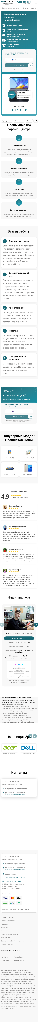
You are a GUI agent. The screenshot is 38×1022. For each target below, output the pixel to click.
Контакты (4, 924)
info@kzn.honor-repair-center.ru (16, 789)
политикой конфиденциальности (19, 70)
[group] (10, 750)
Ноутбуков (4, 957)
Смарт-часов (19, 960)
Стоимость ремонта (8, 917)
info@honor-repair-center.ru (15, 864)
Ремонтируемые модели (9, 934)
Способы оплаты (7, 944)
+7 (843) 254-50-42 (23, 2)
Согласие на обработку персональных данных (18, 941)
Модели (29, 120)
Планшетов (5, 960)
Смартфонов (18, 957)
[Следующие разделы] (36, 120)
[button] (36, 625)
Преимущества (6, 120)
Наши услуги (5, 937)
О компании (5, 931)
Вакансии (4, 927)
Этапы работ (19, 120)
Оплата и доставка (8, 921)
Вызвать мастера (19, 638)
